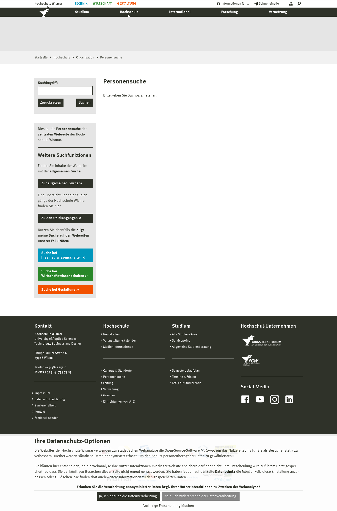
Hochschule (129, 12)
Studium (82, 12)
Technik (81, 3)
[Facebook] (245, 399)
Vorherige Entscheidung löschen (168, 506)
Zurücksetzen (50, 103)
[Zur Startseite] (49, 12)
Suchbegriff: (48, 83)
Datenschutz (225, 472)
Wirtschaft (102, 3)
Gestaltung (126, 3)
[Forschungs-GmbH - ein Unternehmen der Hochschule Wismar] (261, 360)
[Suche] (300, 4)
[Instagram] (274, 399)
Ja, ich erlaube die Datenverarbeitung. (128, 496)
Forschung (229, 12)
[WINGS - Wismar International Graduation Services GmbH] (266, 341)
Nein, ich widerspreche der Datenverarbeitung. (200, 496)
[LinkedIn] (289, 399)
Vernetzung (278, 12)
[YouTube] (260, 399)
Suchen (85, 103)
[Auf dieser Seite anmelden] (291, 4)
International (180, 12)
